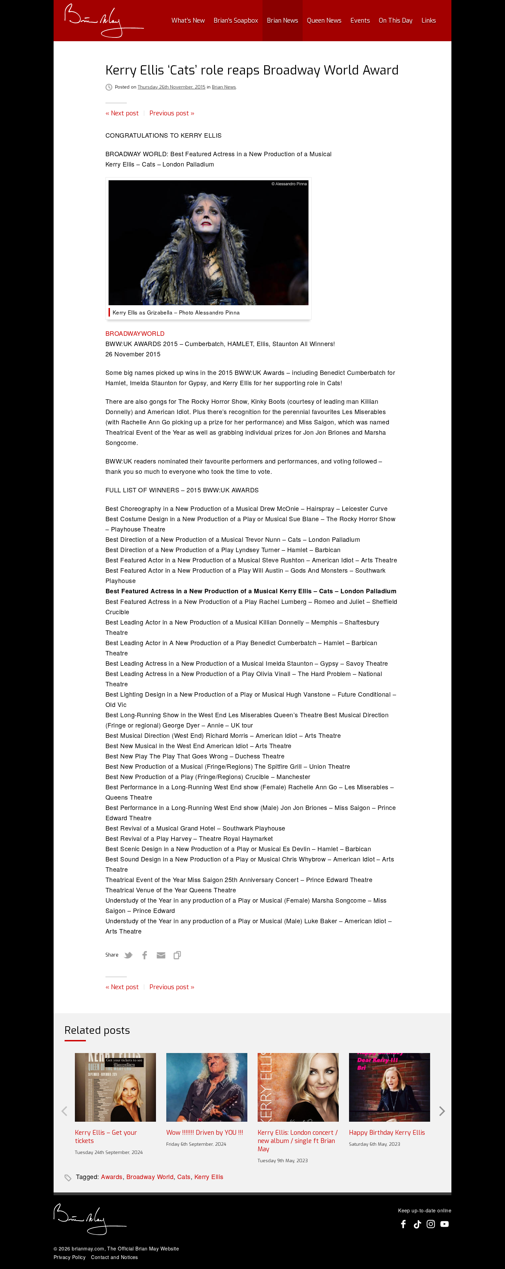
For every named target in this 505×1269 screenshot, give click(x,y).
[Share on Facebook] (145, 955)
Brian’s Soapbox (236, 20)
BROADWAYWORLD (135, 333)
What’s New (188, 20)
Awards (112, 1176)
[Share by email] (161, 955)
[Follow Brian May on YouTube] (444, 1224)
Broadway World (149, 1176)
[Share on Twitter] (128, 955)
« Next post (122, 113)
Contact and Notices (114, 1257)
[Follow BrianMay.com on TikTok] (417, 1224)
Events (360, 20)
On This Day (396, 20)
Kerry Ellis (209, 1176)
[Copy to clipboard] (177, 955)
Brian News (282, 20)
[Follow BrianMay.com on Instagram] (431, 1224)
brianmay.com (88, 1248)
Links (429, 20)
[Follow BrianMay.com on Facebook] (403, 1224)
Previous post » (171, 113)
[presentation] (63, 1110)
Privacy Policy (70, 1257)
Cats (184, 1176)
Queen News (324, 20)
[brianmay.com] (104, 20)
